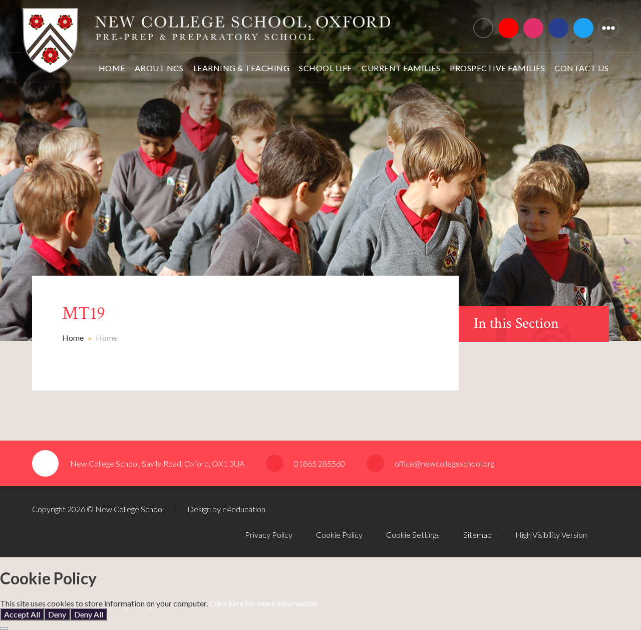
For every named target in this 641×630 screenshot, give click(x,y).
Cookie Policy (339, 534)
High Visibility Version (551, 534)
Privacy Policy (268, 534)
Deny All (88, 614)
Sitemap (477, 534)
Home (73, 337)
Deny (57, 614)
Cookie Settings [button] (413, 534)
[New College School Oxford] (206, 24)
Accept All (22, 614)
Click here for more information (263, 603)
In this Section (516, 323)
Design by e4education (226, 509)
